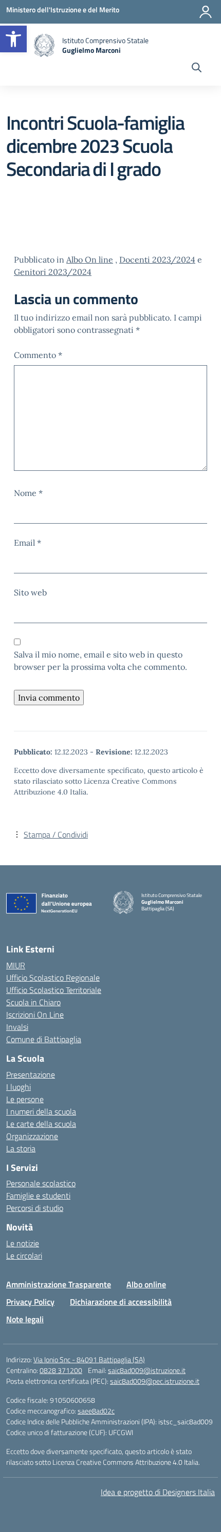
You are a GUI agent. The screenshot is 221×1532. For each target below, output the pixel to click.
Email (27, 543)
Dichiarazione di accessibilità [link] (121, 1302)
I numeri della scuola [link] (41, 1111)
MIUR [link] (15, 965)
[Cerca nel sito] (197, 68)
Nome (28, 493)
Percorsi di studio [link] (34, 1208)
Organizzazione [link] (32, 1136)
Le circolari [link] (24, 1255)
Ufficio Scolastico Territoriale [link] (53, 990)
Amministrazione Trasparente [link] (58, 1284)
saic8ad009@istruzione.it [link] (147, 1370)
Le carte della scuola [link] (41, 1124)
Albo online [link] (146, 1284)
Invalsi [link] (17, 1027)
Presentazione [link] (30, 1074)
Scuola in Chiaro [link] (33, 1002)
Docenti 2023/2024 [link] (157, 259)
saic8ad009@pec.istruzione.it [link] (154, 1381)
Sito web (30, 592)
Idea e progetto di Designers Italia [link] (158, 1492)
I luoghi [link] (18, 1087)
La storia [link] (20, 1148)
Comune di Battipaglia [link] (43, 1039)
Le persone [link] (25, 1099)
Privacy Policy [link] (30, 1302)
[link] (13, 39)
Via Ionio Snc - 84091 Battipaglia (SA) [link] (89, 1359)
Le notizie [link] (22, 1243)
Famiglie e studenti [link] (38, 1195)
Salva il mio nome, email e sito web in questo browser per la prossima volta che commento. (100, 660)
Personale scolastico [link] (41, 1183)
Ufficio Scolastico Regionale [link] (53, 977)
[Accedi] (205, 11)
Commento (38, 355)
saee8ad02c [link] (96, 1410)
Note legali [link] (25, 1319)
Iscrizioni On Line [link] (35, 1014)
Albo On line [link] (89, 259)
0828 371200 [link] (61, 1370)
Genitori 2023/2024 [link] (52, 272)
